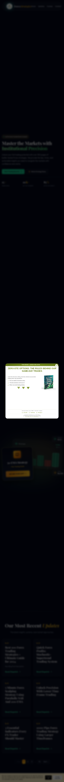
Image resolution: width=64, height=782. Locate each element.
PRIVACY (40, 412)
